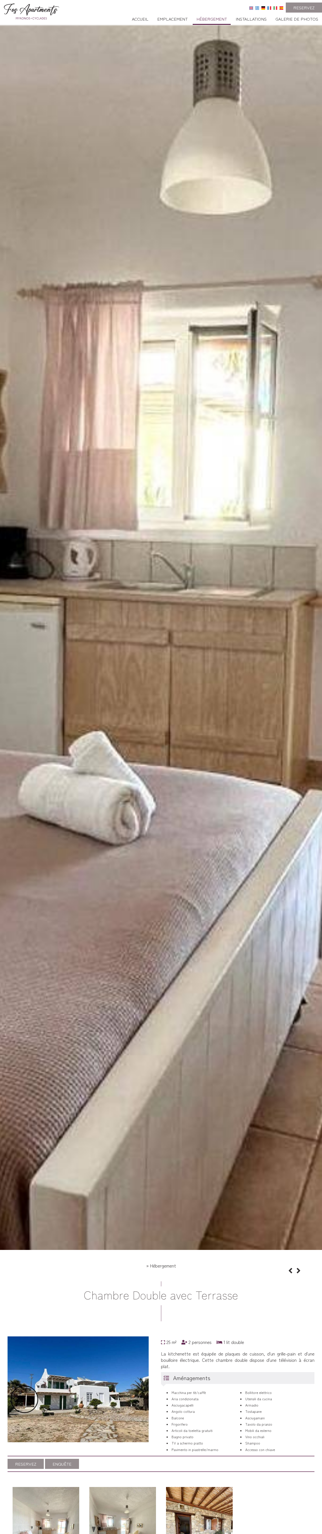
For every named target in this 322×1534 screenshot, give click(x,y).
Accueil (140, 19)
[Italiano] (275, 7)
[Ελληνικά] (257, 7)
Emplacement (172, 19)
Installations (251, 19)
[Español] (281, 7)
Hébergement (211, 19)
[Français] (269, 7)
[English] (251, 7)
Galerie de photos (296, 19)
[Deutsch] (263, 7)
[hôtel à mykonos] (31, 10)
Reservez (303, 7)
